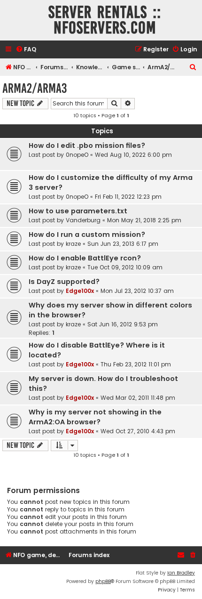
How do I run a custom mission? (87, 234)
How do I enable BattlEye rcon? (85, 258)
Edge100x (80, 291)
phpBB (103, 581)
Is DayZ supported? (64, 281)
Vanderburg (83, 220)
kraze (73, 244)
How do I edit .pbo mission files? (87, 145)
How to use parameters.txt (78, 211)
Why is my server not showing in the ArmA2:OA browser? (95, 417)
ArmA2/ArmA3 (34, 88)
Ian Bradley (181, 572)
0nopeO (77, 155)
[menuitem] (26, 49)
